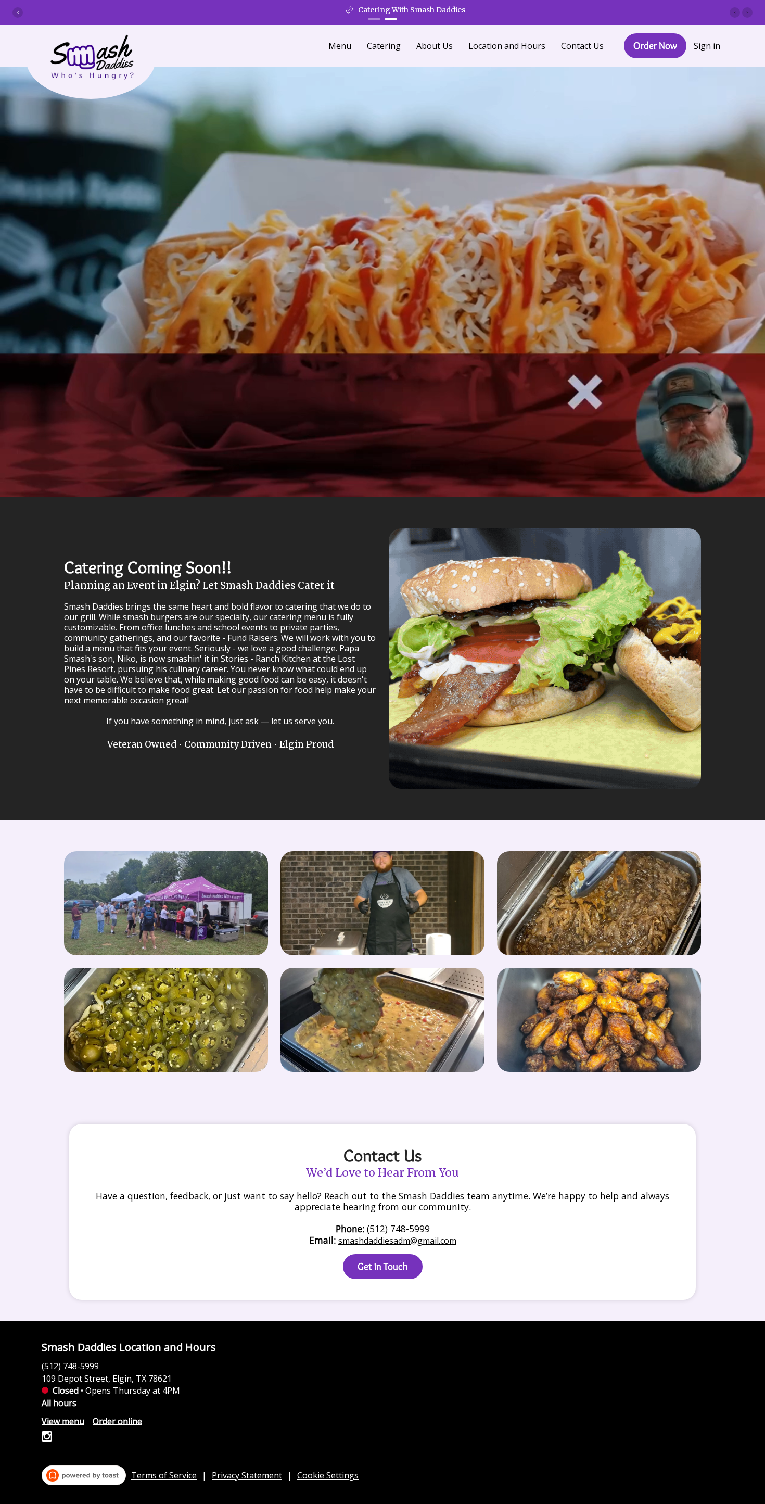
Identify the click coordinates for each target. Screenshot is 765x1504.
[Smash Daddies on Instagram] (47, 1438)
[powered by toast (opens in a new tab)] (83, 1475)
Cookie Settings (328, 1475)
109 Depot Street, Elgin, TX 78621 (107, 1378)
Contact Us (582, 46)
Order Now (655, 46)
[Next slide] (747, 12)
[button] (17, 12)
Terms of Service (164, 1475)
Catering (384, 46)
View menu (63, 1420)
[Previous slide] (735, 12)
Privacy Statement (247, 1475)
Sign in (707, 46)
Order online (117, 1420)
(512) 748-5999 (70, 1365)
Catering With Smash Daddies (388, 10)
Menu (339, 46)
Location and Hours (506, 46)
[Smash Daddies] (99, 65)
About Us (434, 46)
